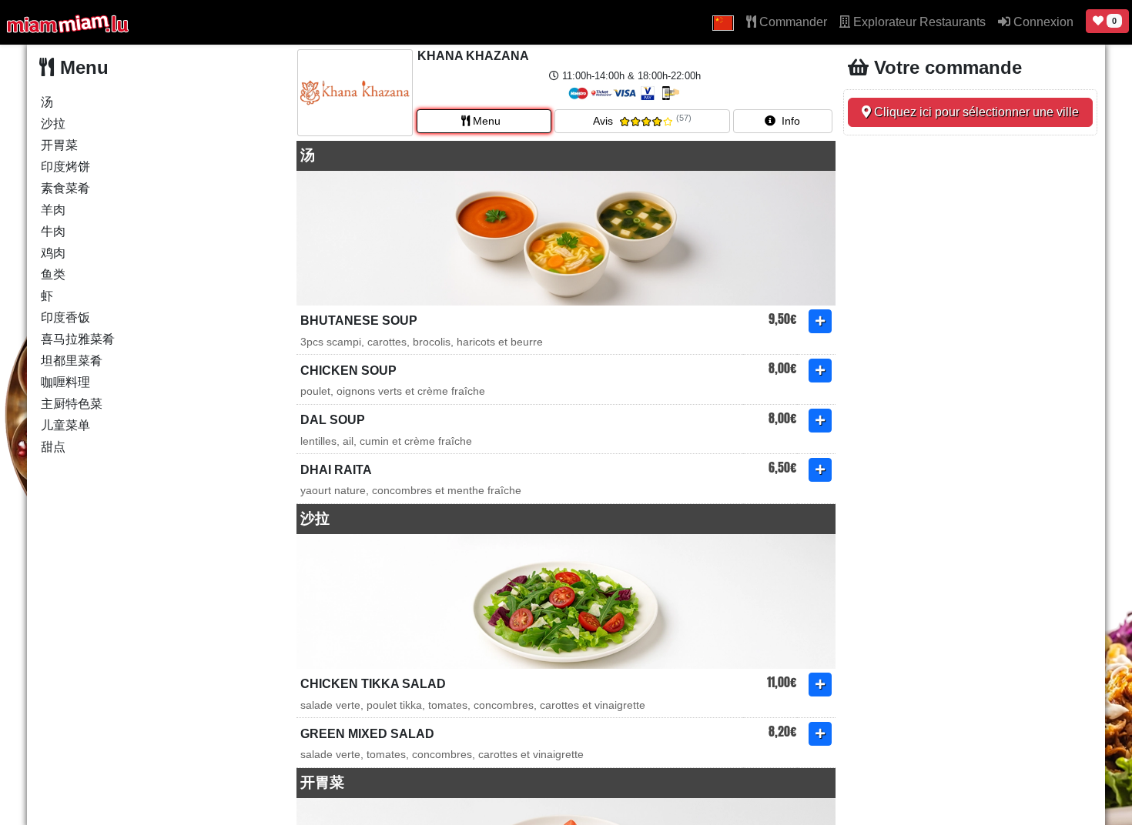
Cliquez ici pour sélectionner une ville (975, 112)
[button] (723, 22)
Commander (791, 21)
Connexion (1041, 21)
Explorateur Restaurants (918, 21)
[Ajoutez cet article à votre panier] (820, 321)
